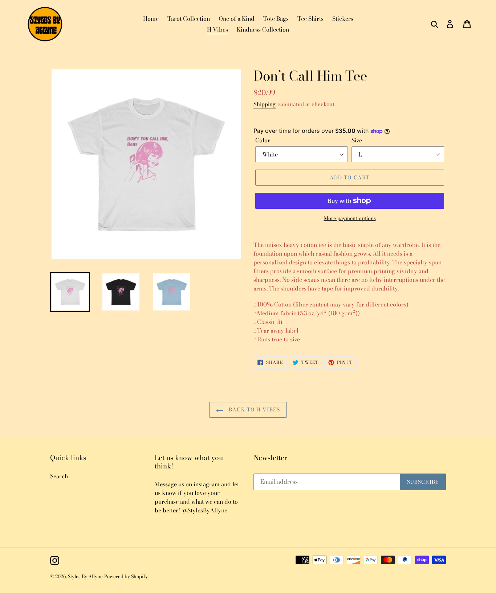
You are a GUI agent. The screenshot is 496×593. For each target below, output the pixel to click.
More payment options (350, 218)
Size (356, 140)
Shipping (264, 104)
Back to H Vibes (253, 410)
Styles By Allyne (85, 576)
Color (262, 140)
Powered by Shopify (126, 576)
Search (59, 476)
